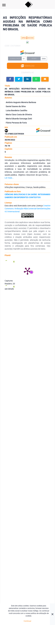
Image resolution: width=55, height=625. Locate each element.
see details (9, 289)
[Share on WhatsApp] (36, 79)
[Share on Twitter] (19, 79)
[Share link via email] (45, 79)
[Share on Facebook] (10, 79)
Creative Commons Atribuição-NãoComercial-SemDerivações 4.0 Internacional (27, 208)
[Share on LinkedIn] (27, 79)
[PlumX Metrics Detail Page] (27, 270)
